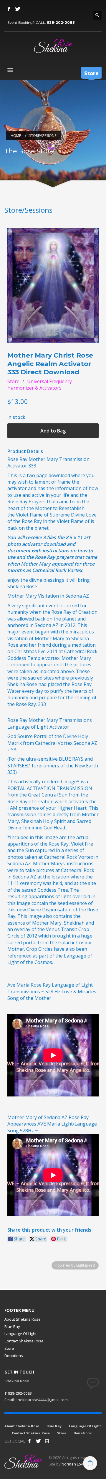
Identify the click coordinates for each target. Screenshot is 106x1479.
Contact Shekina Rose (24, 1341)
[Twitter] (17, 8)
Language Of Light (20, 1333)
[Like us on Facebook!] (29, 1441)
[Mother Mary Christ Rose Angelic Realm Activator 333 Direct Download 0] (53, 285)
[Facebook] (8, 8)
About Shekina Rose (22, 1319)
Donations (13, 1355)
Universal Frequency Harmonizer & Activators (39, 384)
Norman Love (73, 1464)
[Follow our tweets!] (38, 1441)
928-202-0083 (61, 22)
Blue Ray (12, 1326)
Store (13, 381)
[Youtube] (47, 1441)
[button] (90, 1463)
